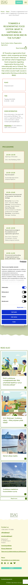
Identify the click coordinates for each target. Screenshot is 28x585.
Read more (14, 498)
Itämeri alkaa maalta (10, 456)
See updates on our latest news (10, 560)
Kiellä (14, 321)
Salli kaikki (14, 312)
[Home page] (14, 515)
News (7, 11)
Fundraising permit (6, 579)
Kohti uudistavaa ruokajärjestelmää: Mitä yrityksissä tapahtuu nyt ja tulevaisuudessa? (12, 381)
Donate (19, 2)
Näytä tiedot (20, 307)
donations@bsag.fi (6, 536)
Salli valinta (14, 317)
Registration (7, 125)
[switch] (24, 292)
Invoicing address (6, 545)
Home (2, 11)
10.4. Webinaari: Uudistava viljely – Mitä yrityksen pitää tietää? (13, 420)
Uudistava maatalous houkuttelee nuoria (10, 490)
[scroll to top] (24, 579)
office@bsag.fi (5, 532)
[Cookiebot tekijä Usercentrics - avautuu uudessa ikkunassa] (20, 262)
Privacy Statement (6, 548)
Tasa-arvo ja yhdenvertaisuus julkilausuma (13, 551)
